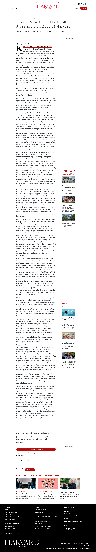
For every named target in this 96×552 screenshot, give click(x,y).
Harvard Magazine (40, 58)
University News (22, 18)
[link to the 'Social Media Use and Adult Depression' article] (69, 313)
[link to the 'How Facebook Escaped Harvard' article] (69, 336)
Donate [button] (83, 8)
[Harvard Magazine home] (48, 7)
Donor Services (9, 531)
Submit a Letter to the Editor (13, 517)
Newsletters (69, 507)
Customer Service (12, 524)
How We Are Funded (41, 521)
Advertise (68, 511)
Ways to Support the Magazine (43, 526)
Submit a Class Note (11, 512)
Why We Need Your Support (43, 528)
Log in (76, 8)
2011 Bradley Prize (30, 60)
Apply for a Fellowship (11, 519)
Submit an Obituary (10, 514)
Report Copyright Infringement (84, 548)
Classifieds (67, 513)
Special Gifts (38, 523)
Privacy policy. (20, 455)
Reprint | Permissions (11, 528)
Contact (8, 507)
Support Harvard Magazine (46, 516)
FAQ (65, 525)
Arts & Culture (21, 491)
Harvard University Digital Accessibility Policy (63, 548)
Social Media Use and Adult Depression (68, 320)
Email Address (19, 442)
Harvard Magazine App (73, 521)
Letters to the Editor (45, 491)
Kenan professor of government (34, 47)
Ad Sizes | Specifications (71, 516)
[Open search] (16, 8)
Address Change (10, 526)
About (37, 507)
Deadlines (67, 518)
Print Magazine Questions (12, 533)
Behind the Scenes (40, 519)
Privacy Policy (39, 512)
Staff (6, 509)
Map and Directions (40, 509)
